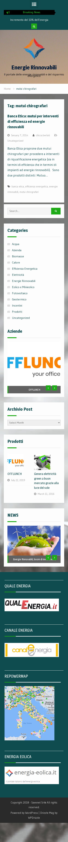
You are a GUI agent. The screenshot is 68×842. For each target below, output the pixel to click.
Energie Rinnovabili (34, 67)
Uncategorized (15, 140)
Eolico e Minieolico (23, 287)
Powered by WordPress (24, 813)
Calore (16, 262)
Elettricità (18, 275)
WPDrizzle (34, 817)
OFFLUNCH (34, 389)
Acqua (15, 244)
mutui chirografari (29, 192)
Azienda (16, 250)
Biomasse (18, 256)
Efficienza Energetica (24, 268)
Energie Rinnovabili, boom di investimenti (34, 559)
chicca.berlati (43, 135)
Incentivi (17, 305)
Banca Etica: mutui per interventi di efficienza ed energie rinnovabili (33, 121)
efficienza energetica (36, 186)
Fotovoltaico (20, 293)
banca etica (18, 186)
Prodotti (17, 311)
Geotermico (19, 299)
